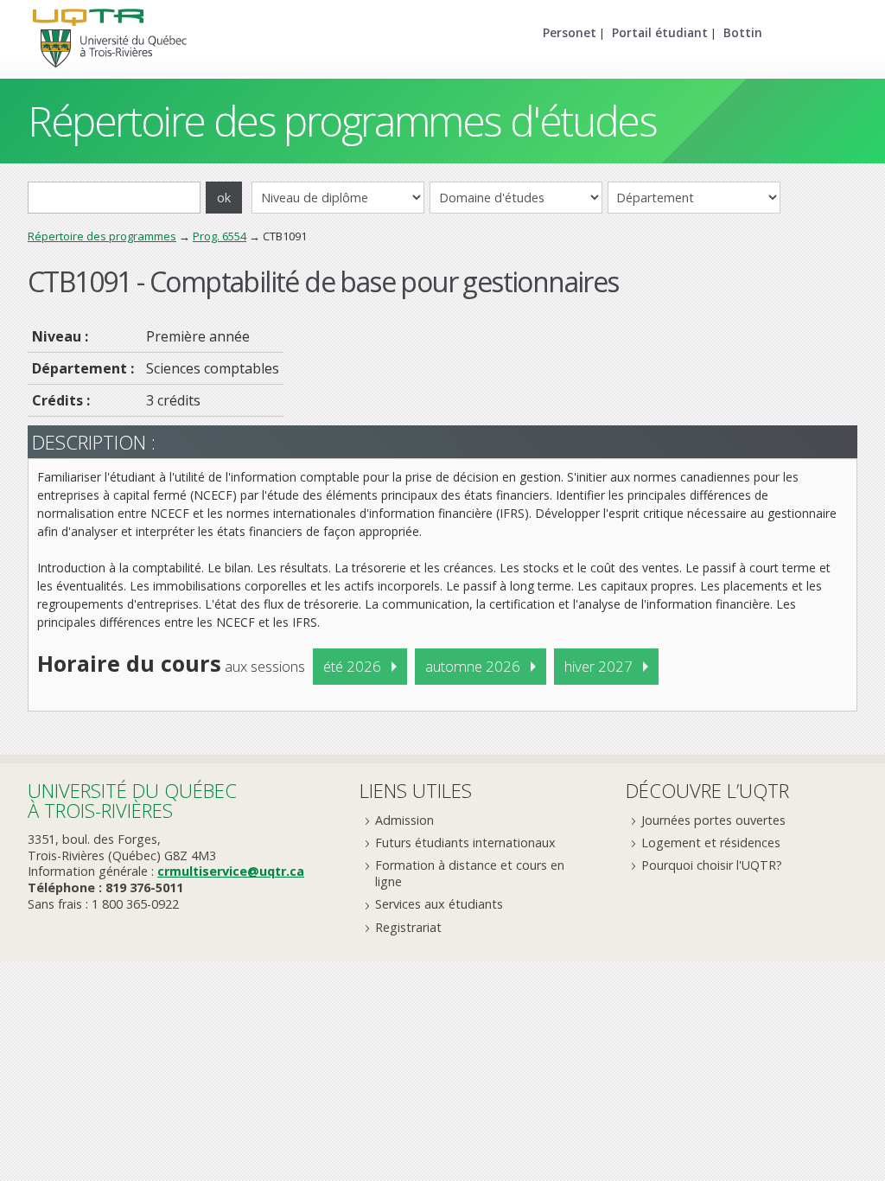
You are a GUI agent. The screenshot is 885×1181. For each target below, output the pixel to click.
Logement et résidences (710, 842)
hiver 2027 (598, 666)
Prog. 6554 (219, 236)
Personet (569, 32)
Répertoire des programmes (102, 236)
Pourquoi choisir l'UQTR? (711, 865)
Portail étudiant (660, 32)
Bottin (742, 32)
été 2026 (352, 666)
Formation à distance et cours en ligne (469, 873)
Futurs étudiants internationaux (465, 842)
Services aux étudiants (439, 904)
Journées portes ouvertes (713, 820)
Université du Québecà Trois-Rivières (132, 800)
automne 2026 (472, 666)
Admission (404, 820)
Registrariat (408, 927)
